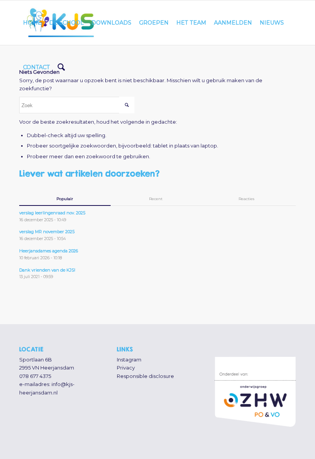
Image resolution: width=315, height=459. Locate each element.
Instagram (129, 359)
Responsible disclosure (145, 376)
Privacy (126, 368)
